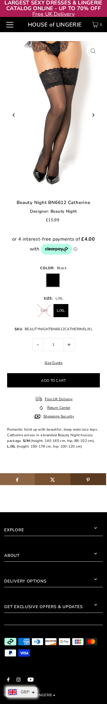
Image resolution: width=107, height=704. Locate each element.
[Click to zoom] (93, 50)
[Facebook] (8, 680)
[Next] (93, 115)
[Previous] (14, 115)
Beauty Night (64, 211)
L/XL (61, 310)
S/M (44, 310)
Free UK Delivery (53, 14)
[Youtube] (31, 680)
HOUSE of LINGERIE (54, 25)
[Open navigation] (9, 24)
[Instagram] (18, 680)
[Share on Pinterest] (88, 479)
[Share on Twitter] (52, 479)
